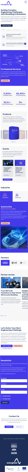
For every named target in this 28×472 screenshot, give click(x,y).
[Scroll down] (25, 46)
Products (5, 438)
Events (12, 438)
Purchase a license (7, 348)
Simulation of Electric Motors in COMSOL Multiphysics (19, 170)
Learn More (6, 175)
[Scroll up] (25, 44)
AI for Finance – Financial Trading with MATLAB (7, 169)
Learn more (5, 80)
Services (9, 438)
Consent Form (6, 396)
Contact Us (9, 426)
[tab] (6, 196)
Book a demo (18, 345)
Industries (17, 438)
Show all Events (7, 179)
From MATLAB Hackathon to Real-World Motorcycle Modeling (11, 293)
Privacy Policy (6, 398)
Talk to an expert (6, 25)
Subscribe (4, 402)
